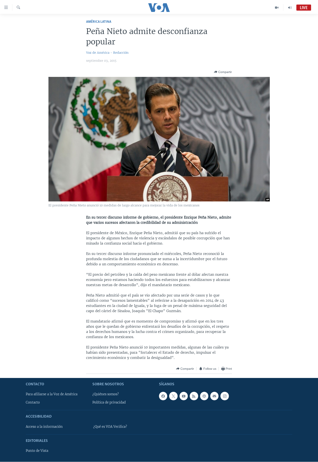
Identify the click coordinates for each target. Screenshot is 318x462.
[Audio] (289, 7)
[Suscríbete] (214, 396)
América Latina (98, 22)
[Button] (223, 72)
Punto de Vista (37, 451)
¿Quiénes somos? (105, 394)
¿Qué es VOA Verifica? (110, 427)
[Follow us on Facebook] (163, 396)
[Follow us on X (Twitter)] (173, 396)
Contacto (33, 403)
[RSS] (194, 396)
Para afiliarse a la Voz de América (51, 394)
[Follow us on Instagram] (224, 396)
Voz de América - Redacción (107, 53)
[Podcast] (204, 396)
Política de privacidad (109, 403)
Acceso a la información (44, 427)
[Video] (276, 7)
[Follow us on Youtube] (184, 396)
